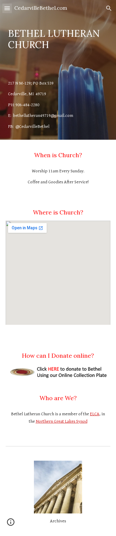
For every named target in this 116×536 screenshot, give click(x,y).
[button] (7, 8)
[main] (58, 39)
